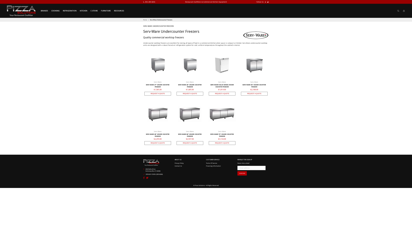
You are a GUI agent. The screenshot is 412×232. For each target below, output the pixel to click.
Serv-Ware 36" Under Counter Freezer (254, 86)
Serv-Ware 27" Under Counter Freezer (158, 86)
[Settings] (404, 10)
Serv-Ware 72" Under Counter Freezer (222, 135)
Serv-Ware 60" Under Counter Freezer (190, 135)
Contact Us (178, 166)
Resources (119, 11)
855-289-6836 (150, 2)
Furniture (106, 11)
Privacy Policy (179, 163)
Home (145, 20)
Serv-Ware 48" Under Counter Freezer (158, 135)
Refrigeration (70, 11)
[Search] (398, 10)
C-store (94, 11)
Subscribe (242, 173)
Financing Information (213, 166)
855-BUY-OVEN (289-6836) (154, 174)
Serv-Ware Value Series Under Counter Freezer (222, 86)
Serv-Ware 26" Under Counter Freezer (190, 86)
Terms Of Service (211, 163)
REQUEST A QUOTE (158, 93)
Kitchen (83, 11)
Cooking (55, 11)
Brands (44, 11)
